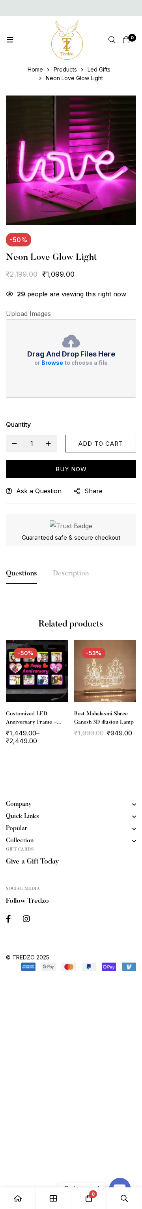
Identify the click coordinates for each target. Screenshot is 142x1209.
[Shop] (53, 1198)
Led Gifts (99, 69)
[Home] (18, 1198)
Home (35, 69)
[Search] (112, 40)
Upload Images (28, 314)
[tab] (21, 574)
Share (93, 491)
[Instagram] (26, 919)
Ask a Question (39, 491)
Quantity (18, 424)
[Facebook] (8, 919)
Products (65, 69)
